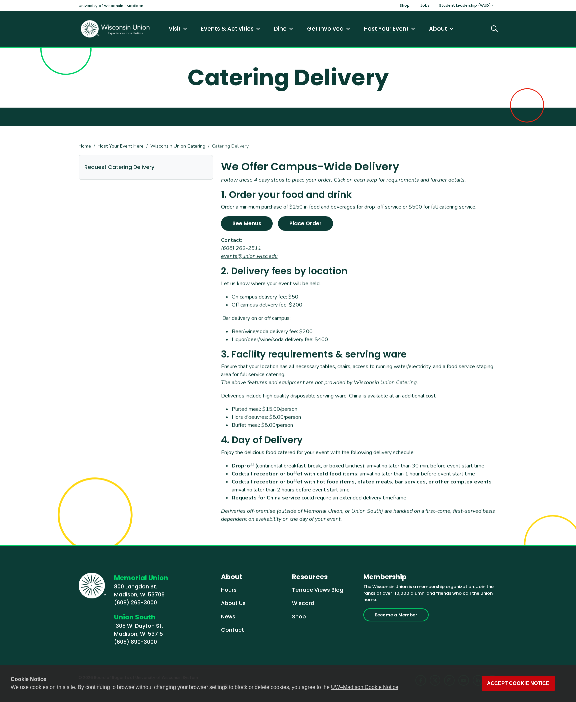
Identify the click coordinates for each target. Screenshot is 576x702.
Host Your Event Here (121, 146)
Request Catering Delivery (119, 167)
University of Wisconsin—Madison (111, 5)
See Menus (246, 223)
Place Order (305, 223)
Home (85, 146)
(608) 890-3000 (135, 642)
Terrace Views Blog (317, 590)
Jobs (425, 5)
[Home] (115, 29)
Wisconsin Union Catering (177, 146)
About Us (233, 603)
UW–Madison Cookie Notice (364, 687)
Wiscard (303, 603)
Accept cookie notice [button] (518, 683)
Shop (405, 5)
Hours (229, 590)
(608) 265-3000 (135, 602)
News (228, 616)
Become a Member (396, 615)
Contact (232, 630)
